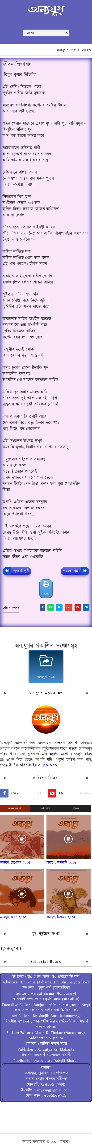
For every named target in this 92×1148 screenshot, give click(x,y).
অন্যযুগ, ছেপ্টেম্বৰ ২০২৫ (15, 862)
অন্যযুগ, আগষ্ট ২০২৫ (13, 917)
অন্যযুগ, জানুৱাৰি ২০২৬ (61, 862)
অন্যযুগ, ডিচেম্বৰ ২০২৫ (60, 917)
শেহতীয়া (46, 808)
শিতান (76, 808)
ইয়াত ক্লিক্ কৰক (45, 765)
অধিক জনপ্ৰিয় (15, 808)
